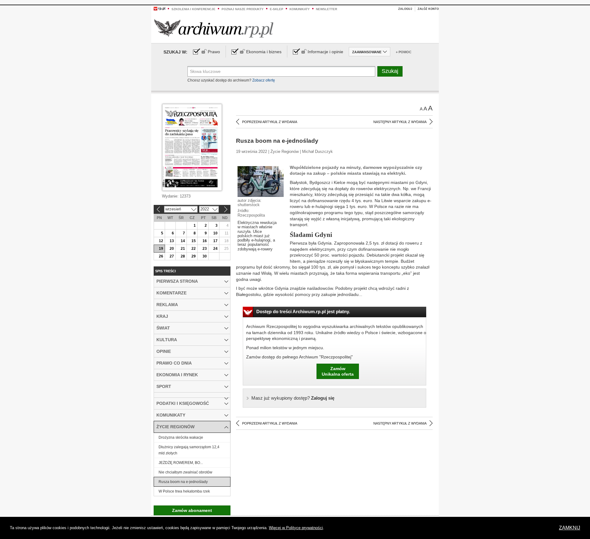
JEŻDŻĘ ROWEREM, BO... (181, 463)
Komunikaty (299, 9)
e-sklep (276, 9)
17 (215, 241)
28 (183, 256)
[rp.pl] (159, 8)
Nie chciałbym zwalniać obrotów (185, 472)
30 (205, 256)
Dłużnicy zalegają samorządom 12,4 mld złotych (189, 450)
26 (161, 256)
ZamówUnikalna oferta (338, 371)
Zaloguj (405, 8)
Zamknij (569, 527)
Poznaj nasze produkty (243, 9)
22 (193, 248)
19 (161, 248)
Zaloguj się (292, 398)
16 (205, 241)
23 (205, 248)
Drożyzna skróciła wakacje (181, 437)
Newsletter (326, 9)
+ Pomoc (403, 52)
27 (172, 256)
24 (215, 248)
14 (183, 241)
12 (161, 241)
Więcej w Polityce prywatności (296, 527)
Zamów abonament (192, 510)
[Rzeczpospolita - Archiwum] (213, 28)
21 (183, 248)
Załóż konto (428, 8)
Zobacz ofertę (263, 80)
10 (215, 233)
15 (193, 241)
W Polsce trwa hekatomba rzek (184, 491)
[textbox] (281, 71)
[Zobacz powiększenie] (261, 181)
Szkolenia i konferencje (193, 9)
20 (172, 248)
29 (193, 256)
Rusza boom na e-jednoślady (183, 482)
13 (172, 241)
